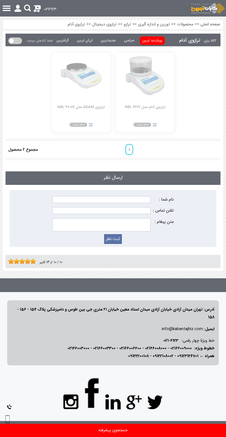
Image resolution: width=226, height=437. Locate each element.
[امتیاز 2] (12, 261)
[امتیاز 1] (9, 261)
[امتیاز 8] (29, 261)
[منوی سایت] (113, 8)
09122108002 (163, 356)
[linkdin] (113, 402)
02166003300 (104, 348)
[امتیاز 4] (18, 261)
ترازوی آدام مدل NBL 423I (145, 107)
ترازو (127, 24)
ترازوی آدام (76, 24)
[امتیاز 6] (23, 261)
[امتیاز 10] (34, 261)
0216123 (50, 9)
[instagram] (71, 401)
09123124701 (187, 356)
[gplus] (134, 402)
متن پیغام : (164, 222)
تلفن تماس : (163, 210)
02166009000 (181, 348)
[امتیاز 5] (20, 261)
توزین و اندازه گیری (154, 24)
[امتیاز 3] (15, 261)
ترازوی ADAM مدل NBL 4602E (81, 107)
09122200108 (138, 356)
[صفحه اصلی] (208, 8)
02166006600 (130, 348)
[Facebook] (92, 393)
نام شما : (166, 199)
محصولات (185, 24)
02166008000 (155, 348)
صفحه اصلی (210, 24)
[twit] (155, 402)
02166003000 (78, 348)
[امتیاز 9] (31, 261)
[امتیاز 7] (26, 261)
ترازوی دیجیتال (104, 24)
